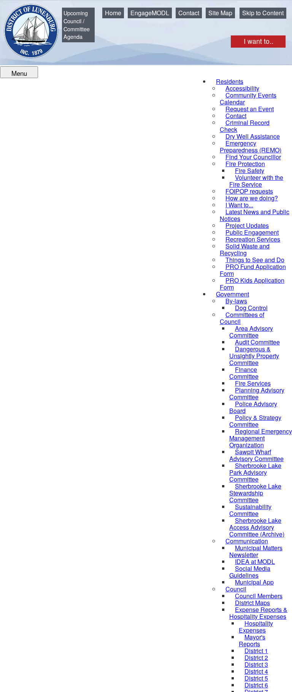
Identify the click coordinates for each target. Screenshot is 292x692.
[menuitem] (248, 98)
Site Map (220, 12)
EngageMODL (149, 12)
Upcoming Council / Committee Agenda (76, 24)
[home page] (25, 25)
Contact (188, 12)
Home (113, 12)
